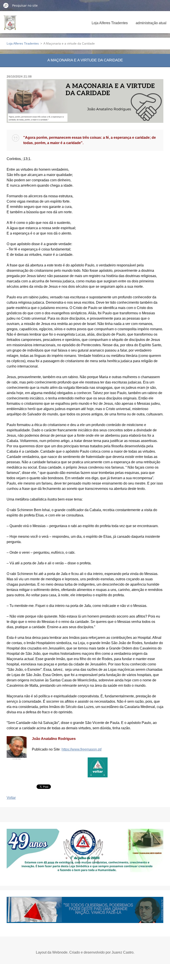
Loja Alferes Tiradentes (110, 23)
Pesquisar (6, 5)
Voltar (11, 798)
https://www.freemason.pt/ (82, 749)
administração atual (151, 23)
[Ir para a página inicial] (10, 25)
